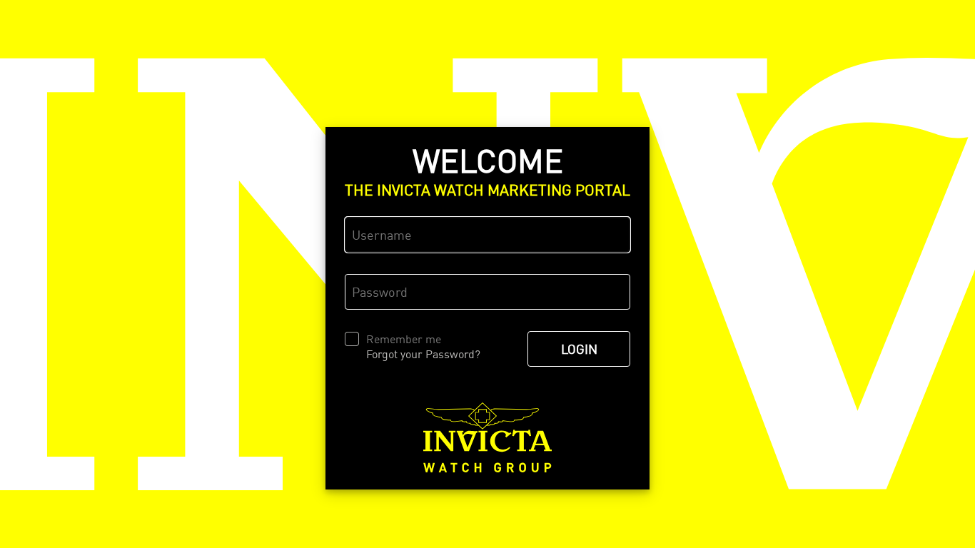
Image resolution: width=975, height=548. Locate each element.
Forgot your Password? (423, 354)
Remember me (403, 339)
